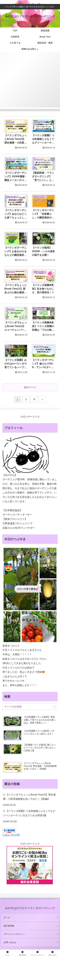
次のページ (30, 387)
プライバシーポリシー (14, 934)
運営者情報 (8, 926)
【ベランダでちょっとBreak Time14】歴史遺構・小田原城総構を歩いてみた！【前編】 (29, 796)
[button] (54, 706)
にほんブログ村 (11, 835)
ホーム (6, 917)
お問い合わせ (9, 942)
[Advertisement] (30, 82)
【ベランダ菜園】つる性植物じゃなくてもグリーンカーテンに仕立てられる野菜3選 (29, 813)
